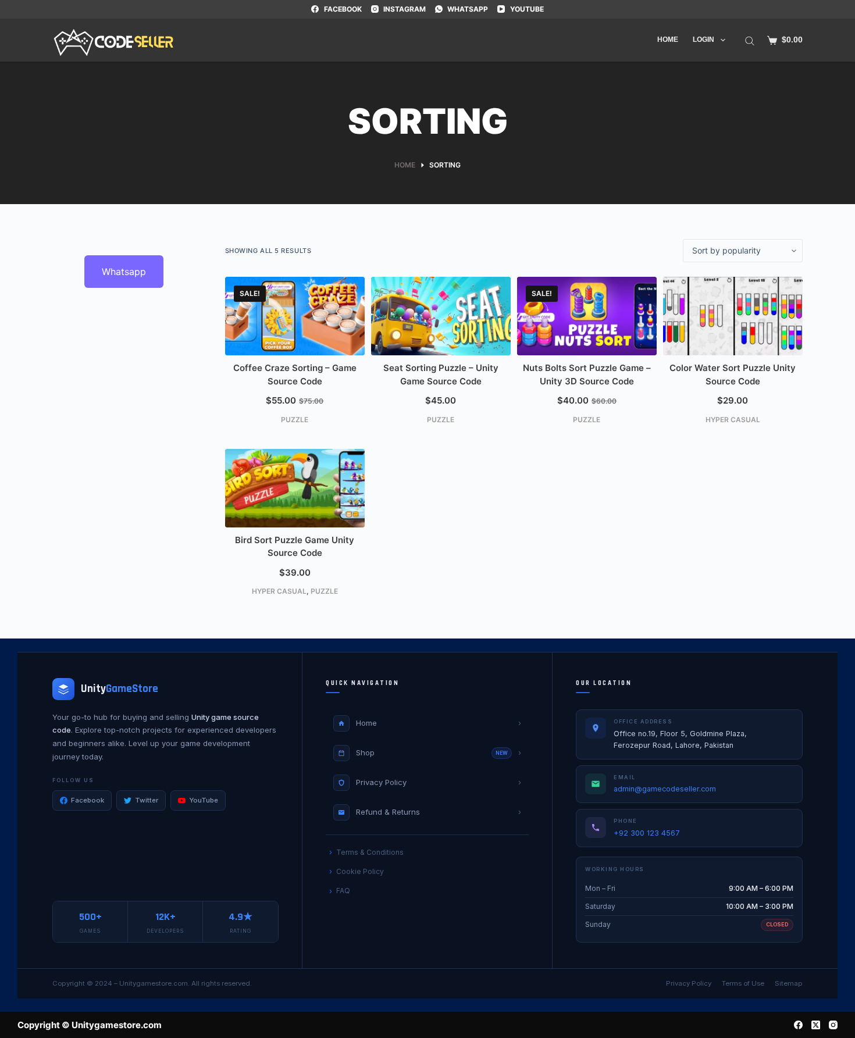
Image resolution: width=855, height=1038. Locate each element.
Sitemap (789, 983)
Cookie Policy (360, 871)
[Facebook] (798, 1025)
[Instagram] (833, 1025)
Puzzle (294, 419)
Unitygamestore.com (153, 983)
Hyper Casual (733, 419)
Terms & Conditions (370, 852)
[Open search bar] (750, 40)
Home (667, 39)
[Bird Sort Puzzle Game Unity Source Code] (295, 488)
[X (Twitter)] (815, 1025)
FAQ (343, 890)
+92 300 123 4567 (647, 833)
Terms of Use (743, 983)
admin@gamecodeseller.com (665, 788)
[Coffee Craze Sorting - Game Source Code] (295, 316)
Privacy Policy (688, 983)
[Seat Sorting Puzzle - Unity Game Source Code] (441, 316)
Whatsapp (124, 271)
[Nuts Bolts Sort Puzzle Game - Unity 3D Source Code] (587, 316)
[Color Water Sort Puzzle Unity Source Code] (733, 316)
